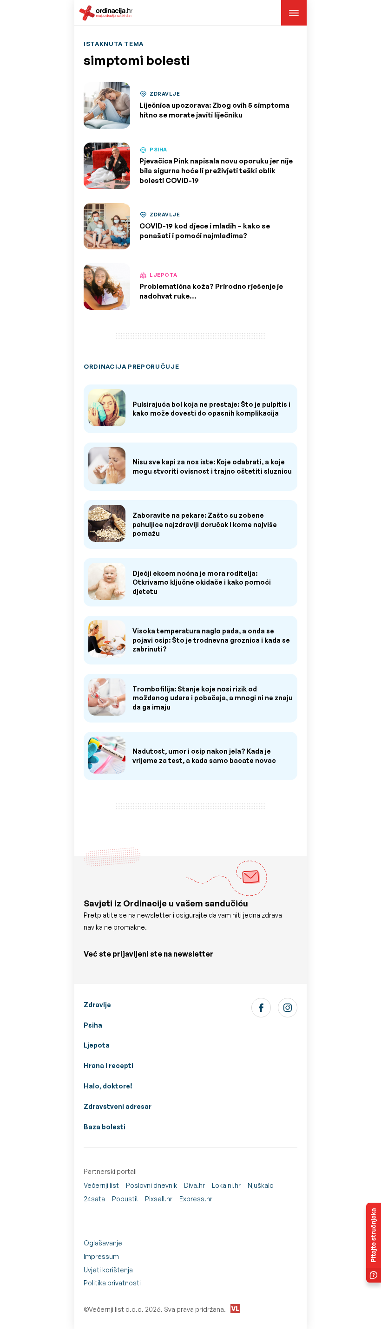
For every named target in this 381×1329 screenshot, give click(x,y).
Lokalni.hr (226, 1185)
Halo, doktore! (108, 1086)
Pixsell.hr (158, 1199)
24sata (94, 1199)
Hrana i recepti (108, 1065)
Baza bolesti (104, 1127)
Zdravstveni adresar (117, 1106)
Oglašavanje (103, 1243)
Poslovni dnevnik (151, 1185)
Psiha (93, 1025)
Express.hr (195, 1199)
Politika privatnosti (112, 1283)
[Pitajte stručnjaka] (373, 1243)
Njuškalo (261, 1185)
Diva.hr (194, 1185)
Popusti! (125, 1199)
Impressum (101, 1256)
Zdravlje (97, 1005)
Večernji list (101, 1185)
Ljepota (97, 1045)
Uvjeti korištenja (108, 1270)
